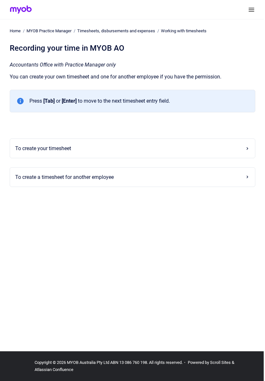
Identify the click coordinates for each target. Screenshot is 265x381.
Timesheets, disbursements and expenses (116, 30)
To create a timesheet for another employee (62, 177)
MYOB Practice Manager (48, 30)
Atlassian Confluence (54, 369)
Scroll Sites (220, 362)
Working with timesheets (184, 30)
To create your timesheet (41, 148)
